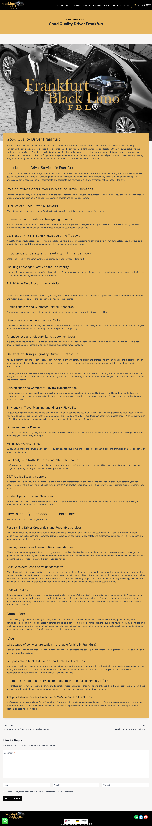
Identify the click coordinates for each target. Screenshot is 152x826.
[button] (65, 5)
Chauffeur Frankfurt (76, 19)
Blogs (126, 5)
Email (57, 785)
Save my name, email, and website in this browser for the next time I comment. (39, 792)
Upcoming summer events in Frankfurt (131, 727)
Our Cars (64, 5)
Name (7, 785)
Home (55, 5)
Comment (9, 753)
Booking (107, 5)
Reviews (97, 5)
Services (76, 5)
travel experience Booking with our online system (26, 727)
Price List (87, 5)
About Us (117, 5)
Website (107, 785)
